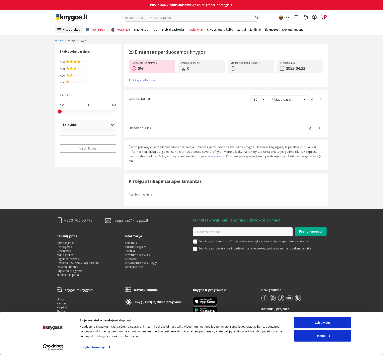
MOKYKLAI (123, 29)
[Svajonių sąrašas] (296, 18)
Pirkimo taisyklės (135, 247)
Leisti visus (323, 322)
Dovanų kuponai (293, 29)
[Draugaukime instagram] (273, 300)
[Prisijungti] (314, 18)
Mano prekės (65, 255)
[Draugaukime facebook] (264, 300)
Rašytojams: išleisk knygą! (141, 263)
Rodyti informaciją (92, 347)
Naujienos (141, 29)
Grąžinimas (64, 251)
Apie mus (131, 243)
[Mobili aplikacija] (205, 310)
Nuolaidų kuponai (68, 275)
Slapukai (130, 251)
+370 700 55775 (78, 220)
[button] (151, 68)
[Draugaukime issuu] (298, 300)
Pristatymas (64, 247)
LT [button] (285, 17)
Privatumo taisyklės (137, 255)
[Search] (256, 17)
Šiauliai (61, 311)
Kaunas (61, 303)
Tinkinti (320, 335)
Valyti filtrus (88, 148)
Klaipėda (62, 307)
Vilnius (61, 299)
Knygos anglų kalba (220, 29)
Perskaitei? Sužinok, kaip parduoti (78, 263)
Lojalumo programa (70, 271)
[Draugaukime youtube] (289, 300)
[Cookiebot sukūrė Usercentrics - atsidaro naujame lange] (53, 347)
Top (154, 29)
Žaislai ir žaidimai (249, 29)
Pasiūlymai (196, 29)
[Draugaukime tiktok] (281, 300)
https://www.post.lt (210, 156)
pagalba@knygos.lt (131, 220)
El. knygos (271, 29)
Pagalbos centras (68, 259)
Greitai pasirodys (173, 29)
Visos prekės (71, 29)
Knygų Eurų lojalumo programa (158, 302)
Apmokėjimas (65, 243)
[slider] (60, 112)
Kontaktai (131, 259)
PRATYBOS (98, 29)
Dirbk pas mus (134, 267)
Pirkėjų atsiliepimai (142, 80)
